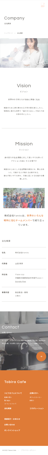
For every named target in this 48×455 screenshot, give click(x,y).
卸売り (32, 400)
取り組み (7, 400)
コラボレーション (37, 408)
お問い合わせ (9, 425)
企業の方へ (34, 393)
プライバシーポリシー (28, 450)
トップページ (8, 33)
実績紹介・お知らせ (12, 419)
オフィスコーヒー (36, 397)
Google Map (20, 281)
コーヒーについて (10, 404)
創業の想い (8, 397)
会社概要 (7, 408)
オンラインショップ (12, 430)
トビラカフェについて (13, 393)
